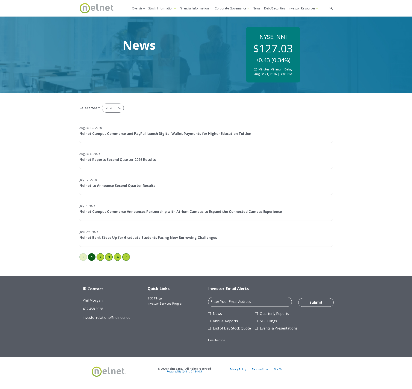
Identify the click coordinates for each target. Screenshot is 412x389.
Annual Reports (225, 321)
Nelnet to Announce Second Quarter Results (117, 185)
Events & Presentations (278, 328)
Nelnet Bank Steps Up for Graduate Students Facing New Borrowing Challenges (148, 237)
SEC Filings (160, 298)
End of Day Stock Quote (232, 328)
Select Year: (89, 108)
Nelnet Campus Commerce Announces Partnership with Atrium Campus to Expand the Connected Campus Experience (180, 211)
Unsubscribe (216, 340)
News (217, 313)
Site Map (279, 369)
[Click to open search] (330, 8)
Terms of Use (260, 369)
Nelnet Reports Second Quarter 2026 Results (117, 159)
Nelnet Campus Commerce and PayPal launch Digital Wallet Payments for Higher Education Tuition (165, 133)
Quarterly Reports (274, 313)
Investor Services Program (171, 303)
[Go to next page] (126, 257)
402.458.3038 (93, 309)
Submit (316, 302)
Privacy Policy (238, 369)
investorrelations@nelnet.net (106, 317)
